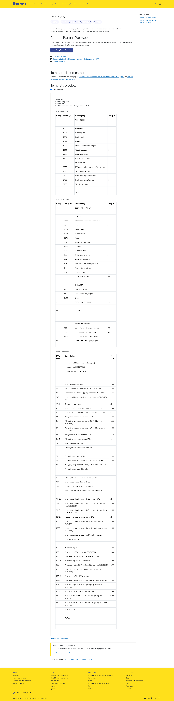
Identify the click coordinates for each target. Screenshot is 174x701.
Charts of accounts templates (22, 680)
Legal (127, 683)
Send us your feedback (61, 653)
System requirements (19, 678)
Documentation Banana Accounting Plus (100, 675)
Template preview (145, 23)
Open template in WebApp (62, 50)
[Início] (19, 4)
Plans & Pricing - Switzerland (59, 675)
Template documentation (147, 20)
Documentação (66, 4)
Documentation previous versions (98, 683)
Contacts (129, 689)
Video (90, 680)
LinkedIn (83, 660)
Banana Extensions (18, 683)
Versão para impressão (59, 638)
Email (90, 660)
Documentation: (76, 59)
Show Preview (57, 90)
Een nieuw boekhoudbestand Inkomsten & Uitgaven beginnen (101, 77)
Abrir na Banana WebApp (147, 18)
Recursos (77, 4)
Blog (51, 4)
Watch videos (58, 62)
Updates (53, 689)
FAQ (89, 686)
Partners (90, 689)
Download (44, 4)
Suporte (86, 4)
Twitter (67, 660)
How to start (92, 678)
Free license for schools (57, 683)
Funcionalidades (34, 4)
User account (54, 680)
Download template (60, 56)
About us (129, 675)
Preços (57, 4)
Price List (53, 686)
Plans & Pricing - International (59, 678)
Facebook (74, 660)
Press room (129, 686)
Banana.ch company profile (134, 680)
